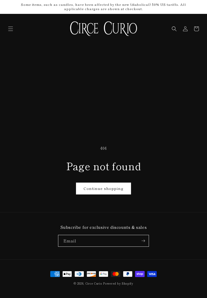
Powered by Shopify (118, 283)
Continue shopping (103, 188)
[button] (10, 28)
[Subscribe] (143, 241)
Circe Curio (93, 283)
